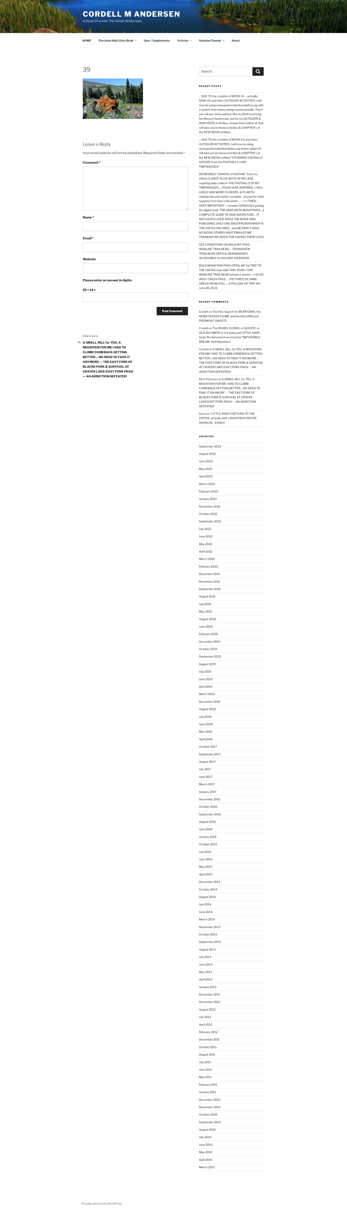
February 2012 (208, 1032)
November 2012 (209, 1002)
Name (88, 217)
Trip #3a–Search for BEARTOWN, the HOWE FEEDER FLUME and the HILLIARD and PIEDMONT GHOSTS (230, 316)
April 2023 (205, 476)
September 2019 (210, 656)
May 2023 (205, 469)
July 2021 (205, 604)
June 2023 (206, 461)
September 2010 (210, 1122)
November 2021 (209, 581)
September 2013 (210, 941)
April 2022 (205, 551)
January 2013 (207, 987)
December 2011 (209, 1039)
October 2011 (208, 1047)
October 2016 (208, 806)
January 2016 (207, 836)
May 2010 (205, 1152)
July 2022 (205, 529)
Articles (183, 40)
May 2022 (205, 544)
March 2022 (207, 559)
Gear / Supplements (157, 40)
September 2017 (210, 754)
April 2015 (205, 874)
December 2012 (209, 994)
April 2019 (205, 686)
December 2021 (209, 574)
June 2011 (205, 1069)
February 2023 (208, 491)
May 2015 (205, 866)
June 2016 (205, 829)
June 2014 (205, 912)
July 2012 (205, 1017)
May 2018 (205, 731)
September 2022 (210, 521)
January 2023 (208, 498)
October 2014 (208, 889)
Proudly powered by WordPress (102, 1203)
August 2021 (207, 596)
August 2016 (207, 821)
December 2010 (209, 1099)
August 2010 (207, 1129)
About (236, 40)
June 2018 (205, 724)
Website (89, 259)
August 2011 (207, 1054)
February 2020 (208, 634)
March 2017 (207, 784)
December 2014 (209, 881)
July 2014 (205, 904)
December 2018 (209, 701)
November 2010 (209, 1107)
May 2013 (205, 972)
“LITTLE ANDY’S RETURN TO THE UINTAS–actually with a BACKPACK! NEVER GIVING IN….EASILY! (227, 418)
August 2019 (207, 664)
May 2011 (205, 1077)
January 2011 (207, 1092)
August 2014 (207, 897)
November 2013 (209, 927)
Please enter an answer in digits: (107, 280)
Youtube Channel (210, 40)
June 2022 (205, 536)
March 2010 (207, 1167)
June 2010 (206, 1144)
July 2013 (205, 957)
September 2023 (210, 446)
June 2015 (205, 859)
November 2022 (209, 506)
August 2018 (207, 709)
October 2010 (208, 1114)
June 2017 (205, 776)
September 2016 (210, 814)
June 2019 (205, 679)
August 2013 (207, 949)
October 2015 (208, 844)
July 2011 (205, 1062)
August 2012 (207, 1009)
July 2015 (205, 852)
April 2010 (205, 1159)
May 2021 (205, 611)
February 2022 (208, 566)
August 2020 (207, 619)
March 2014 (207, 919)
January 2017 (207, 791)
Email (88, 238)
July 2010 (205, 1137)
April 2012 (205, 1024)
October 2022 (208, 514)
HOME (86, 40)
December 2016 (209, 799)
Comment (92, 162)
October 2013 (208, 934)
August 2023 (207, 453)
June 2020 (206, 626)
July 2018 (205, 716)
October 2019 (208, 649)
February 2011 (208, 1084)
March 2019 (207, 694)
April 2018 (205, 739)
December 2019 (209, 641)
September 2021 (210, 589)
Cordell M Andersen (131, 14)
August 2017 (207, 761)
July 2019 (205, 671)
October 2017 (208, 746)
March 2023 (207, 484)
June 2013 (205, 964)
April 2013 (205, 979)
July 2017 (205, 769)
